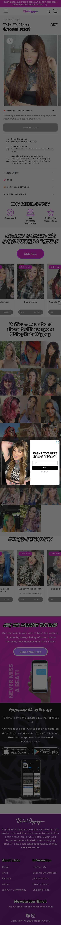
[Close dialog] (57, 442)
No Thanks (45, 471)
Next (45, 467)
